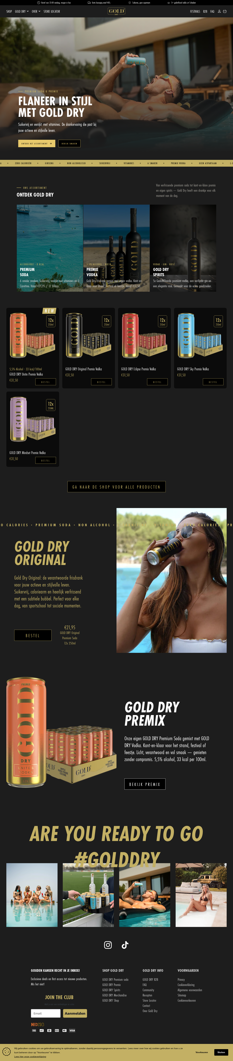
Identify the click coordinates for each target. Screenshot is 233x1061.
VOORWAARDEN (188, 970)
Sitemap (182, 995)
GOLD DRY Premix (111, 984)
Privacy (181, 979)
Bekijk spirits (161, 291)
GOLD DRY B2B (150, 979)
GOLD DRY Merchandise (114, 995)
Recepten (147, 995)
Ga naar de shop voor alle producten (116, 487)
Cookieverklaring (186, 984)
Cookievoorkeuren (187, 1000)
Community (148, 989)
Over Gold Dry (150, 1010)
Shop (9, 11)
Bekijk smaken (69, 143)
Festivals (195, 11)
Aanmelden (75, 1013)
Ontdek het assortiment (35, 143)
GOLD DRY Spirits (111, 989)
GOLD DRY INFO (153, 970)
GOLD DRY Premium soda (115, 979)
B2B (205, 11)
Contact (146, 1005)
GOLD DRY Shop (110, 1000)
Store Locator (52, 11)
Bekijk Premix (94, 291)
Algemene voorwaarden (190, 989)
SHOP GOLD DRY (113, 970)
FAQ (212, 11)
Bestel (45, 382)
